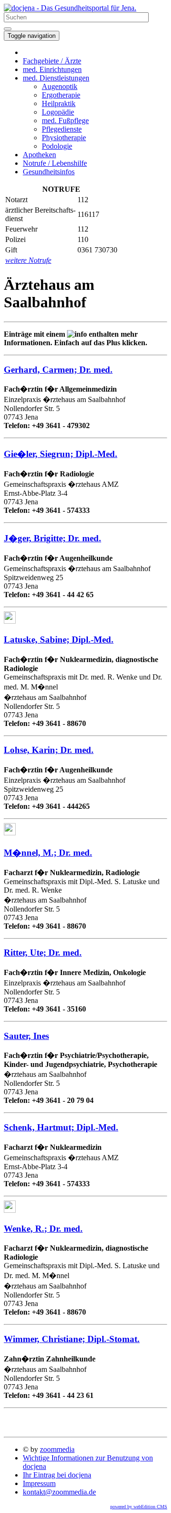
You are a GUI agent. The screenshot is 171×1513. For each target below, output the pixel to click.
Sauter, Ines (26, 1036)
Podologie (57, 146)
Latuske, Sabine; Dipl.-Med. (59, 640)
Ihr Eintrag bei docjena (57, 1475)
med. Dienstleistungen (56, 78)
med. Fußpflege (65, 120)
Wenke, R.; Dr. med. (43, 1229)
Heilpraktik (59, 103)
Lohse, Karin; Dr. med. (49, 750)
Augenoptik (59, 86)
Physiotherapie (64, 138)
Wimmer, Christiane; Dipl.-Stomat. (72, 1339)
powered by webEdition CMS (138, 1506)
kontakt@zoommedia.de (59, 1492)
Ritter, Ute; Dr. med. (43, 953)
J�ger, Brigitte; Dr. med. (52, 538)
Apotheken (39, 155)
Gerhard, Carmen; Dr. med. (58, 370)
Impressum (39, 1483)
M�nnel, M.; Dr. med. (48, 853)
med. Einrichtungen (52, 69)
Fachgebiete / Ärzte (52, 61)
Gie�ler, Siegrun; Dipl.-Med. (60, 454)
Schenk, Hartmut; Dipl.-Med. (61, 1127)
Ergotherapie (61, 95)
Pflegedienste (62, 129)
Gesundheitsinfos (49, 172)
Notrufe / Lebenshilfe (55, 163)
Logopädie (58, 112)
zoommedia (57, 1449)
